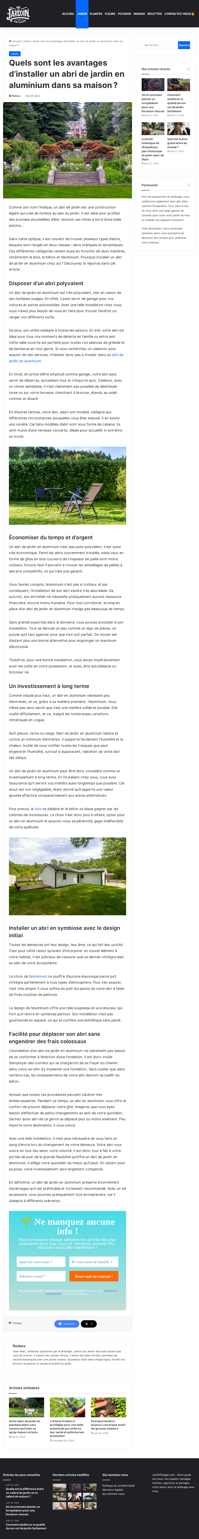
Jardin (82, 13)
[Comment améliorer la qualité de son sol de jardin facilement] (178, 84)
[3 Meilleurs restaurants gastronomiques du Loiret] (74, 1506)
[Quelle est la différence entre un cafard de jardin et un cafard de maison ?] (59, 1487)
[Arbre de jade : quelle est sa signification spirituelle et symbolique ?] (90, 1506)
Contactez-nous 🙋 (180, 13)
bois (38, 809)
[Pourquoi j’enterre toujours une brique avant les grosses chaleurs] (108, 1407)
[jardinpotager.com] (18, 13)
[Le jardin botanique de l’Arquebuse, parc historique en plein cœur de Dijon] (153, 128)
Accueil (68, 13)
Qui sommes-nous (113, 1493)
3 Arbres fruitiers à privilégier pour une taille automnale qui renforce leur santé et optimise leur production (67, 1428)
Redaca (16, 95)
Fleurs (110, 13)
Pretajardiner (159, 206)
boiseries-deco (151, 233)
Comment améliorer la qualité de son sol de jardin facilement (176, 103)
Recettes (155, 13)
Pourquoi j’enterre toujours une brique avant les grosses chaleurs (108, 1424)
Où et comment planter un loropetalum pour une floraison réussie (153, 103)
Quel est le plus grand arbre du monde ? (177, 143)
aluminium (38, 976)
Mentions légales (112, 1489)
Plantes (96, 13)
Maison (139, 13)
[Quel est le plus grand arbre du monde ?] (178, 128)
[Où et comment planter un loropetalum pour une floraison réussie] (153, 84)
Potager (124, 13)
